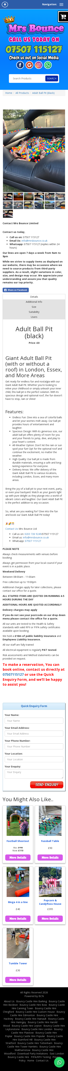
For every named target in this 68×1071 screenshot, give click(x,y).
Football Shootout (18, 841)
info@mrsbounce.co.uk (34, 240)
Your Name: (12, 715)
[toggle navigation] (61, 4)
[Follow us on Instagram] (39, 64)
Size (34, 306)
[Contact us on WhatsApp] (59, 1062)
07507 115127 (33, 541)
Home (8, 93)
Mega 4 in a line (18, 902)
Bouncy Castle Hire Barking (31, 1001)
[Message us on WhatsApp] (48, 64)
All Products (22, 93)
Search (51, 78)
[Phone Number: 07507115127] (34, 49)
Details (34, 296)
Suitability (34, 311)
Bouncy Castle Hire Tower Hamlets (35, 1044)
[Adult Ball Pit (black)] (34, 151)
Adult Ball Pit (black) (43, 93)
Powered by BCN (34, 996)
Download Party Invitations (32, 1053)
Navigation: (49, 4)
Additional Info (34, 301)
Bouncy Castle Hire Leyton (27, 1025)
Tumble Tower (18, 963)
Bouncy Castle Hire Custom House (35, 1011)
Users (34, 317)
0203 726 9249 (33, 534)
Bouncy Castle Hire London (36, 1029)
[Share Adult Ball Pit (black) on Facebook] (34, 290)
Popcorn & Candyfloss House (50, 902)
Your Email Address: (17, 727)
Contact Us (11, 528)
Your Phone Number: (17, 740)
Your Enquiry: (13, 766)
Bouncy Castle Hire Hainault (30, 1018)
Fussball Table (50, 841)
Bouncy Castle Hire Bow (33, 1004)
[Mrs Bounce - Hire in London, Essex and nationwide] (34, 25)
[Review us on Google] (29, 64)
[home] (5, 4)
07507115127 (13, 674)
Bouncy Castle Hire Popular (29, 1036)
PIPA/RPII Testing (41, 1057)
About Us (9, 1001)
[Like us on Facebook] (20, 64)
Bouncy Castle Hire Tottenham (34, 1043)
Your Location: (14, 753)
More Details (18, 857)
